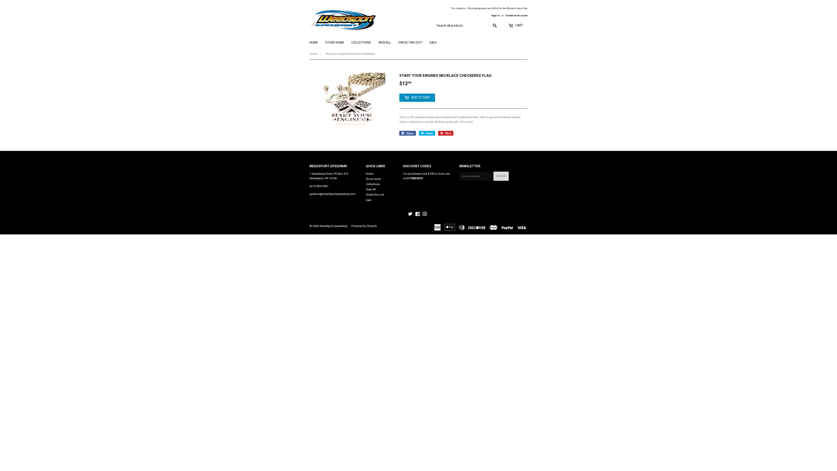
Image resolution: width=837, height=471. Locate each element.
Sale (433, 42)
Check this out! (410, 42)
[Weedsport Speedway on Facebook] (417, 214)
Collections (361, 42)
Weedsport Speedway (333, 226)
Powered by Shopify (364, 226)
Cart (519, 25)
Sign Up (501, 176)
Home (314, 42)
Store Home (334, 42)
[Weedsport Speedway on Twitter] (410, 214)
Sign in (495, 15)
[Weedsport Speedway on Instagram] (425, 214)
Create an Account (516, 15)
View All (384, 42)
